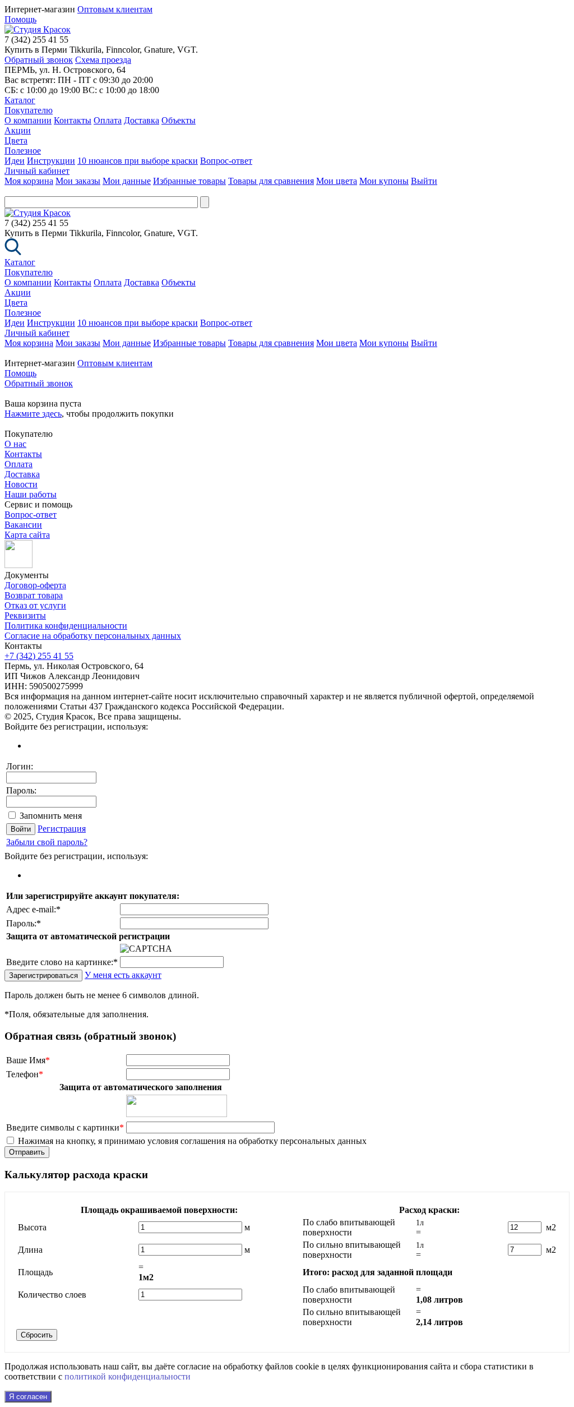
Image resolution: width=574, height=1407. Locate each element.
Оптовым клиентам (114, 9)
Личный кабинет (37, 171)
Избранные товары (189, 181)
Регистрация (62, 828)
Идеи (14, 160)
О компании (28, 120)
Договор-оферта (35, 585)
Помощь (20, 19)
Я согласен (28, 1396)
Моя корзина (28, 181)
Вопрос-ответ (226, 160)
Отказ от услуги (35, 605)
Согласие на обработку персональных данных (92, 635)
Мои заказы (77, 181)
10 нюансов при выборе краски (137, 160)
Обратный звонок (38, 59)
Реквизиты (25, 615)
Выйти (424, 181)
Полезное (22, 150)
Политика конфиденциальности (65, 625)
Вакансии (23, 524)
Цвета (15, 140)
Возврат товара (33, 595)
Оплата (108, 120)
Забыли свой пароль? (46, 842)
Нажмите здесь (33, 413)
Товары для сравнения (271, 181)
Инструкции (51, 160)
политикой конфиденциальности (127, 1376)
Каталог (19, 100)
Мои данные (127, 181)
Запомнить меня (51, 815)
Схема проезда (103, 59)
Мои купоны (384, 181)
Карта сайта (27, 534)
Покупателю (28, 110)
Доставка (141, 120)
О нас (15, 444)
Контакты (72, 120)
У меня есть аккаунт (123, 975)
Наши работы (30, 494)
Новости (21, 484)
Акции (17, 130)
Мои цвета (336, 181)
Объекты (178, 120)
